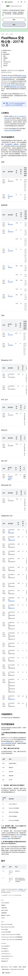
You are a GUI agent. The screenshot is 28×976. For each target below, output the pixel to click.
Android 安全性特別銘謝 (11, 130)
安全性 (11, 34)
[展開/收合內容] (12, 50)
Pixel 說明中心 (4, 948)
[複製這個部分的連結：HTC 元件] (9, 400)
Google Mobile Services (7, 956)
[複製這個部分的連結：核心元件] (8, 461)
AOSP (2, 34)
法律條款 (15, 967)
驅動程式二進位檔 (5, 915)
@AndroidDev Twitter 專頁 (7, 927)
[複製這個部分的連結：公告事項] (10, 113)
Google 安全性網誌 (6, 932)
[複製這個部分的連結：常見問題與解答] (15, 724)
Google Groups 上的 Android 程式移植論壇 (11, 939)
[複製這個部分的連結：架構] (5, 162)
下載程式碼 (4, 908)
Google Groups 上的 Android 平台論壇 (10, 934)
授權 (20, 967)
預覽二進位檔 (4, 910)
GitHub (3, 918)
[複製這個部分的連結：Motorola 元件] (12, 485)
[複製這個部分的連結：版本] (6, 861)
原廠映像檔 (4, 913)
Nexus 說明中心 (5, 951)
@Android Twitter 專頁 (6, 924)
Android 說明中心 (5, 946)
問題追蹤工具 (4, 961)
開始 (14, 25)
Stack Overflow (5, 958)
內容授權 (20, 889)
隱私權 (24, 967)
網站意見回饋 (5, 969)
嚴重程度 (16, 144)
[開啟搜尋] (18, 2)
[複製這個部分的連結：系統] (5, 316)
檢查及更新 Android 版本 (17, 87)
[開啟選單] (2, 2)
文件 (7, 34)
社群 (10, 967)
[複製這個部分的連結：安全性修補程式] (15, 137)
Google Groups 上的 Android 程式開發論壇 (11, 937)
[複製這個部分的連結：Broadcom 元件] (13, 360)
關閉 (14, 19)
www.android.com (5, 953)
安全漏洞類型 (8, 144)
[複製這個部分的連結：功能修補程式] (14, 714)
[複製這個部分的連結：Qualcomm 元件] (14, 516)
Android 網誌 (4, 929)
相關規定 (3, 905)
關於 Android (4, 967)
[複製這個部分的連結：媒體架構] (8, 205)
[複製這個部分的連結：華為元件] (8, 430)
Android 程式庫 (5, 902)
